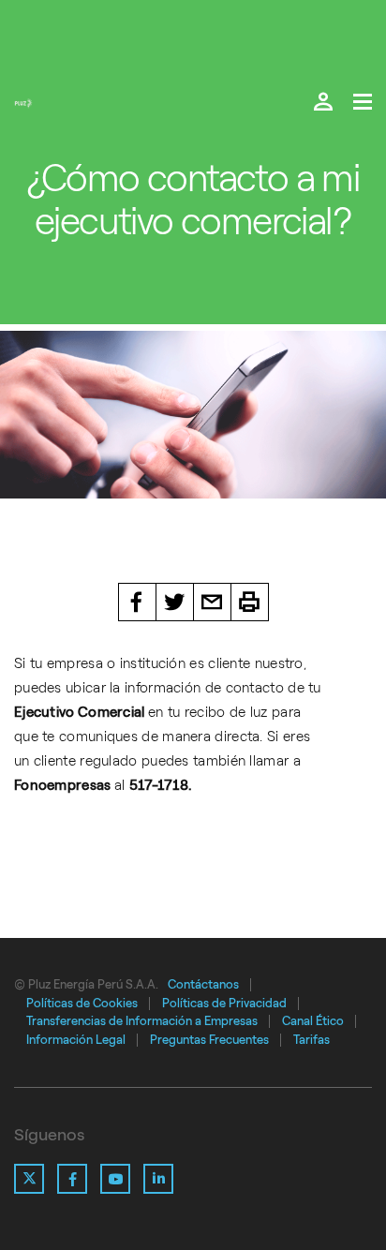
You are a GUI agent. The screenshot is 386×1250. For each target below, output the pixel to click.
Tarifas (311, 1040)
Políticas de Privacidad (224, 1003)
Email (212, 602)
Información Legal (76, 1040)
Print (250, 602)
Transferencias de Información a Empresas (142, 1021)
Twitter (175, 602)
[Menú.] (362, 103)
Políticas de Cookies (82, 1003)
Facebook (137, 602)
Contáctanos (203, 984)
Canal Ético (313, 1021)
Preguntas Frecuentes (209, 1040)
